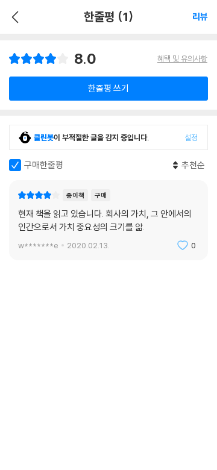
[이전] (13, 17)
